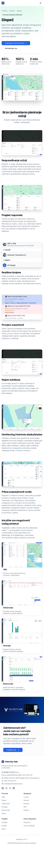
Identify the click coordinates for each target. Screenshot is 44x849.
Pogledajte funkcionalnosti (14, 43)
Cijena (4, 813)
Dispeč (4, 800)
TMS (3, 797)
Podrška (4, 822)
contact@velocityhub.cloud (13, 784)
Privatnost (27, 822)
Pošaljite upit (11, 750)
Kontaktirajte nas (11, 48)
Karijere (26, 810)
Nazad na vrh (20, 839)
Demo (4, 829)
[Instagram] (6, 788)
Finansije (4, 807)
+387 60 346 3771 (10, 781)
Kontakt (4, 826)
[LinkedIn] (14, 788)
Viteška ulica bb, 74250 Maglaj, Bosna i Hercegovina (21, 778)
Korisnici (26, 803)
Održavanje (6, 803)
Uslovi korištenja (29, 826)
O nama (26, 797)
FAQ (25, 807)
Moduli (12, 11)
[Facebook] (3, 788)
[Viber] (10, 788)
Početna (4, 11)
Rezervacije (6, 810)
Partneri (26, 800)
